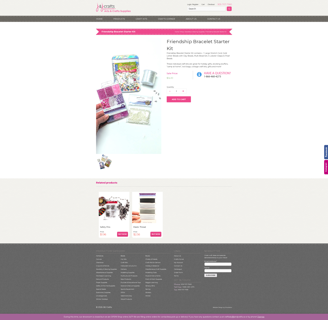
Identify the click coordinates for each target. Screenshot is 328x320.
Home (99, 19)
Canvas (99, 259)
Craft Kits (141, 19)
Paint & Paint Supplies (153, 279)
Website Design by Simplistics (222, 307)
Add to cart (179, 99)
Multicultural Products (129, 276)
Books (147, 256)
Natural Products (102, 279)
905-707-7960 (225, 4)
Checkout (211, 4)
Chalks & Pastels (151, 259)
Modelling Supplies (127, 272)
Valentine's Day (126, 296)
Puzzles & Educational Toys (131, 282)
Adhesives (99, 256)
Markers (124, 269)
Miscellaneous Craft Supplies (155, 269)
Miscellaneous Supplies (104, 272)
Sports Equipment (127, 289)
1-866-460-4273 (188, 287)
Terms (176, 276)
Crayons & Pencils (102, 266)
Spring (147, 289)
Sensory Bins (150, 286)
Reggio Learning (151, 282)
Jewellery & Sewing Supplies (194, 32)
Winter (148, 296)
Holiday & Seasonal (152, 266)
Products (119, 19)
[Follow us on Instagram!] (326, 173)
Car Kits (123, 259)
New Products (126, 279)
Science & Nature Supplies (130, 286)
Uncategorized (101, 296)
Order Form (178, 272)
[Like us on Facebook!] (326, 159)
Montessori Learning (103, 276)
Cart (203, 4)
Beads (123, 256)
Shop (182, 32)
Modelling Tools (151, 272)
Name (206, 268)
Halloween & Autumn (129, 266)
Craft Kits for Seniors (152, 262)
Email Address (210, 261)
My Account (178, 262)
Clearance (99, 262)
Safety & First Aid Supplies (105, 286)
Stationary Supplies (103, 292)
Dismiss (260, 317)
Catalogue (178, 269)
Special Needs (101, 289)
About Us (191, 19)
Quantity (170, 87)
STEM (123, 292)
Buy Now (122, 234)
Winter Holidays (102, 299)
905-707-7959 (183, 290)
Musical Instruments (152, 276)
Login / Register (192, 4)
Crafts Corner (166, 19)
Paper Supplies (101, 282)
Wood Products (126, 299)
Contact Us (213, 19)
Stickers (148, 292)
